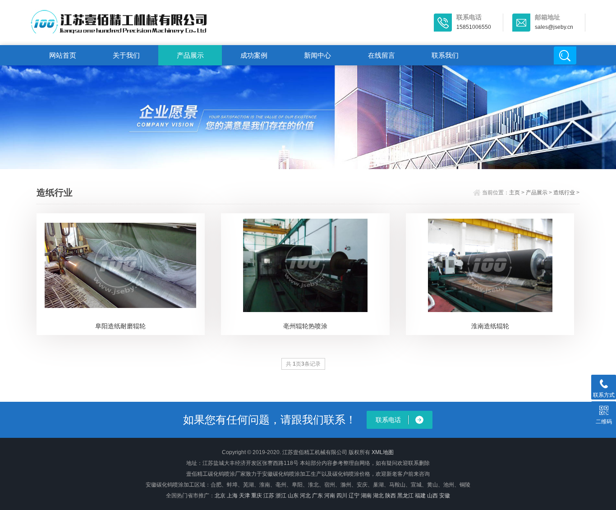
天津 (244, 495)
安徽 (444, 495)
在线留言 (381, 55)
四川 (341, 495)
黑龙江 (405, 495)
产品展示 (190, 55)
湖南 (366, 495)
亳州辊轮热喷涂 (305, 326)
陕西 (390, 495)
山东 (293, 495)
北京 (220, 495)
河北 (305, 495)
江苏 (268, 495)
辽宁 (354, 495)
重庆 (256, 495)
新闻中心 (317, 55)
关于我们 (126, 55)
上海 (232, 495)
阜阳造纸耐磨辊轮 (120, 326)
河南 (329, 495)
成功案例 (253, 55)
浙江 (281, 495)
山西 (432, 495)
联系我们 (445, 55)
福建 (420, 495)
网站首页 (62, 55)
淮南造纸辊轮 (490, 326)
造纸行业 (564, 192)
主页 (514, 192)
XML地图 (383, 452)
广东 (317, 495)
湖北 (378, 495)
